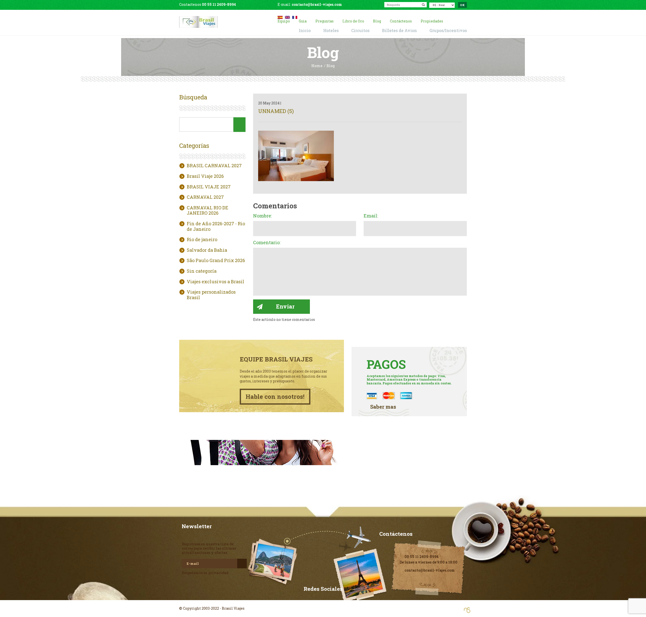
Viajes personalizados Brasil (211, 294)
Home (316, 66)
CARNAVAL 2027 (205, 197)
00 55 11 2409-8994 (219, 4)
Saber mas (383, 407)
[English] (287, 16)
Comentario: (266, 242)
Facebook (323, 599)
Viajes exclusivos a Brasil (215, 282)
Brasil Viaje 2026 (205, 176)
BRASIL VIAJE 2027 (209, 187)
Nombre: (262, 216)
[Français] (294, 16)
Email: (371, 216)
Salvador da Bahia (207, 250)
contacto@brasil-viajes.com (317, 4)
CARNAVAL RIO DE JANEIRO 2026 (207, 210)
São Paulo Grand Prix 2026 (216, 260)
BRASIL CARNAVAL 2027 (214, 166)
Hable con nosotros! (275, 396)
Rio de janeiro (202, 239)
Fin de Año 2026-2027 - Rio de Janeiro (216, 226)
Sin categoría (202, 271)
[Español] (280, 16)
